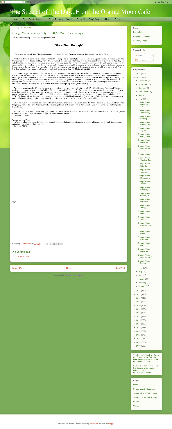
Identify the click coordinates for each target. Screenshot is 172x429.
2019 (138, 309)
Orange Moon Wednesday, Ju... (144, 148)
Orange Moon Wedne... (144, 183)
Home (15, 19)
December (143, 81)
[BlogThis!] (54, 244)
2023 (138, 294)
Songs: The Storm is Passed (60, 19)
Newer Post (18, 268)
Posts (139, 56)
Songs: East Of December (33, 19)
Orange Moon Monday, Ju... (144, 123)
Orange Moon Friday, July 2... (145, 135)
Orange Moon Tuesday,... (144, 188)
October (142, 88)
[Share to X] (56, 244)
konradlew (93, 424)
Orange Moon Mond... (144, 232)
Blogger (111, 424)
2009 (138, 346)
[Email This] (51, 244)
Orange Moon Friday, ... (144, 206)
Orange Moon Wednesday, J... (146, 256)
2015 (138, 324)
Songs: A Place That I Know (88, 19)
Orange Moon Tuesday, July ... (145, 225)
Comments (141, 60)
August (142, 95)
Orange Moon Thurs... (144, 212)
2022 (138, 298)
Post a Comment (22, 256)
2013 (138, 331)
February (143, 282)
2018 (138, 313)
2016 (138, 320)
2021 (138, 302)
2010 (138, 342)
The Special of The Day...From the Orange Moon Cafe (80, 11)
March (141, 279)
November (143, 84)
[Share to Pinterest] (61, 244)
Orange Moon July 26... (144, 129)
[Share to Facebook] (59, 244)
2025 (138, 77)
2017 (138, 316)
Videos (107, 19)
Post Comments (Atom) (74, 275)
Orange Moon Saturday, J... (144, 165)
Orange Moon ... (145, 154)
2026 (138, 74)
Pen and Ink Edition (141, 36)
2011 (138, 338)
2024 (138, 291)
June (141, 268)
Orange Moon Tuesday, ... (144, 117)
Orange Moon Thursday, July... (144, 104)
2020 (138, 305)
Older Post (120, 268)
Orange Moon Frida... (144, 244)
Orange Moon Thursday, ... (144, 250)
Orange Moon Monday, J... (144, 194)
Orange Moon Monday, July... (145, 159)
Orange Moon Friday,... (144, 171)
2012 (138, 335)
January (142, 286)
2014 (138, 327)
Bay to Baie (138, 32)
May (141, 271)
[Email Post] (47, 244)
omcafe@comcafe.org (142, 372)
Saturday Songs (140, 41)
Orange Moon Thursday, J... (145, 176)
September (143, 92)
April (141, 275)
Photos (117, 19)
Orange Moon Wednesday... (145, 111)
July (140, 99)
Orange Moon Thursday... (144, 141)
